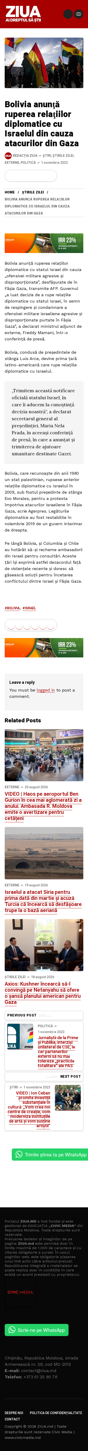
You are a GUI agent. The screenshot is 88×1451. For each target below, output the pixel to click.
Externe (12, 162)
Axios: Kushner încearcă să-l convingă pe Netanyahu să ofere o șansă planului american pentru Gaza (43, 993)
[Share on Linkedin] (35, 175)
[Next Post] (68, 1098)
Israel (30, 608)
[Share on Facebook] (11, 175)
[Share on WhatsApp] (27, 175)
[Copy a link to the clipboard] (50, 175)
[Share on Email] (42, 175)
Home (10, 192)
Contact (12, 1419)
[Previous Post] (20, 1036)
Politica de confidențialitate (56, 1413)
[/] (68, 14)
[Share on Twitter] (19, 175)
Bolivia (13, 608)
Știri (47, 155)
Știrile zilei (63, 155)
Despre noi (14, 1413)
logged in (46, 690)
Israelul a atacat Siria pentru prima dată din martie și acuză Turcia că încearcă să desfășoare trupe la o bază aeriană (43, 901)
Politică (28, 162)
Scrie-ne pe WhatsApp (41, 1329)
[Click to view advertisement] (44, 242)
